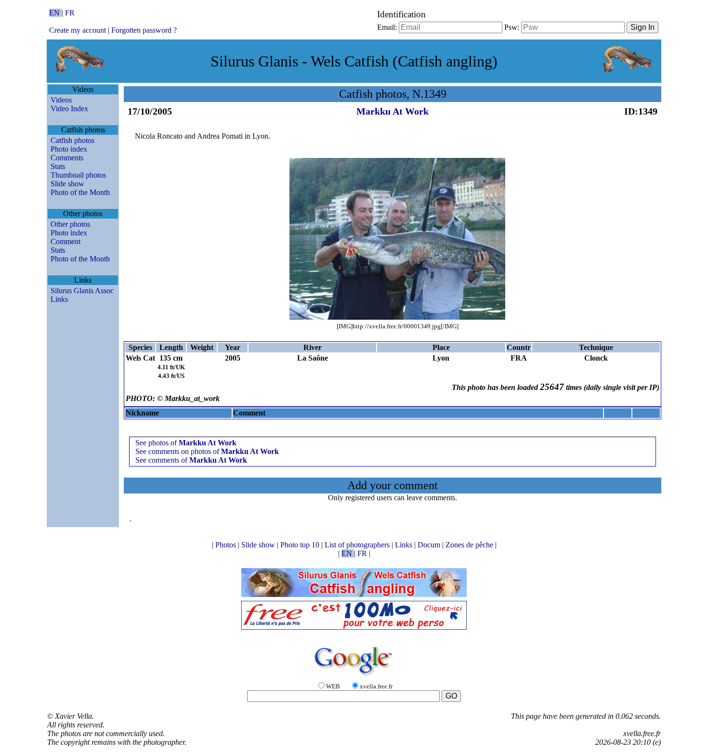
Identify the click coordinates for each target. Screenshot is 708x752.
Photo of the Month (80, 192)
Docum (430, 545)
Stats (58, 166)
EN (55, 13)
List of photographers (358, 545)
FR (70, 13)
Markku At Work (392, 111)
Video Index (69, 108)
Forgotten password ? (144, 30)
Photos (226, 545)
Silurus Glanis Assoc (82, 290)
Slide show (67, 184)
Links (59, 299)
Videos (61, 100)
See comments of (191, 460)
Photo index (69, 149)
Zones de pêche (470, 545)
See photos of (185, 443)
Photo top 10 (300, 545)
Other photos (70, 224)
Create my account (77, 30)
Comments (67, 158)
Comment (65, 241)
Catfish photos (72, 140)
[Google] (354, 676)
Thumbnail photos (78, 175)
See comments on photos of (207, 451)
